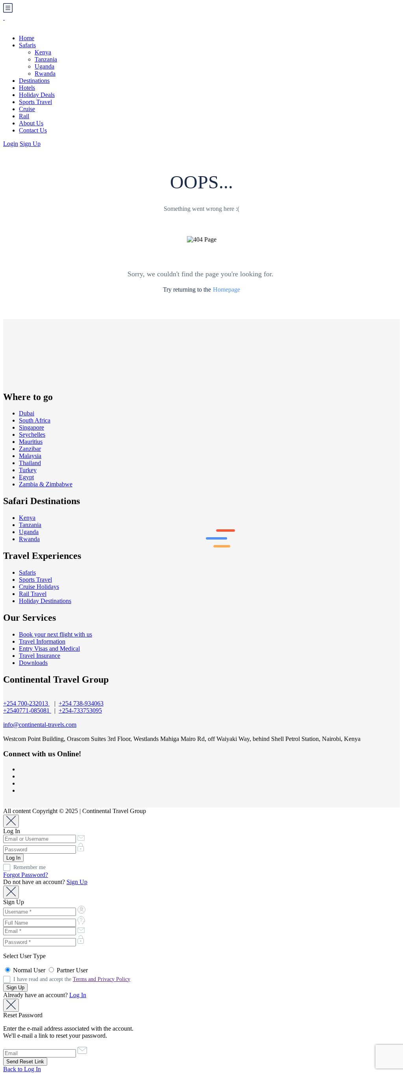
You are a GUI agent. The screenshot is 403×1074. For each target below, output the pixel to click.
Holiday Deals (37, 94)
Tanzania (46, 59)
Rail (24, 116)
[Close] (11, 821)
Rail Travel (32, 593)
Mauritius (31, 441)
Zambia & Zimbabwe (45, 484)
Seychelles (32, 434)
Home (26, 38)
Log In (77, 995)
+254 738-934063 (81, 703)
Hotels (27, 87)
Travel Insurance (39, 655)
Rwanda (45, 73)
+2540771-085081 (27, 710)
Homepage (226, 289)
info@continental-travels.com (39, 724)
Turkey (28, 470)
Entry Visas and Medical (49, 648)
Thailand (30, 463)
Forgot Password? (25, 874)
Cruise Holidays (39, 586)
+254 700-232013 (26, 703)
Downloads (33, 662)
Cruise (27, 109)
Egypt (26, 477)
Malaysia (30, 455)
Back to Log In (22, 1069)
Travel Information (42, 641)
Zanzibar (30, 448)
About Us (31, 123)
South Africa (34, 420)
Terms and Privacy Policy (101, 979)
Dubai (26, 413)
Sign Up (30, 143)
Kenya (43, 52)
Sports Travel (35, 102)
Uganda (44, 66)
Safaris (27, 45)
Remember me (29, 867)
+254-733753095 (80, 710)
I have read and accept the (71, 979)
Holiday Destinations (45, 600)
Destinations (34, 80)
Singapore (31, 427)
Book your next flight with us (55, 634)
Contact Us (33, 130)
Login (10, 143)
